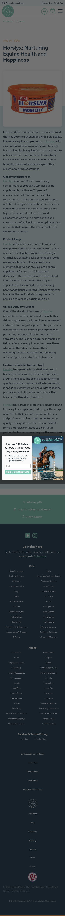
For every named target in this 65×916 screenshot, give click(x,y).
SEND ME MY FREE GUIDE (17, 472)
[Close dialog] (61, 438)
